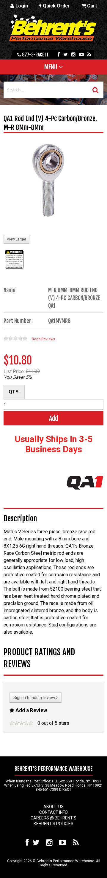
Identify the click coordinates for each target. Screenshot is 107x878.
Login (21, 6)
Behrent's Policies (53, 823)
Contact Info (53, 812)
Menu (50, 67)
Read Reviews (43, 339)
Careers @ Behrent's (53, 818)
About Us (53, 806)
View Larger (16, 239)
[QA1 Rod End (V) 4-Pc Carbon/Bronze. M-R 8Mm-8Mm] (48, 181)
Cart (91, 6)
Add (53, 418)
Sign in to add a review (34, 697)
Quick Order (56, 6)
